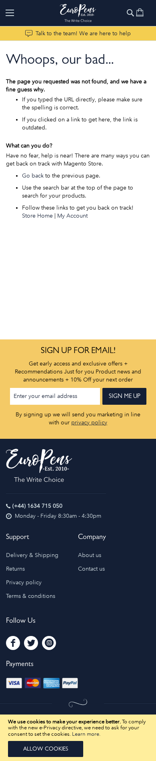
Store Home (37, 215)
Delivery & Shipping (32, 555)
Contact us (91, 568)
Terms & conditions (30, 596)
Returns (15, 568)
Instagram (49, 643)
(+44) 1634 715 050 (37, 506)
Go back (33, 175)
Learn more (85, 734)
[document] (78, 738)
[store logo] (78, 13)
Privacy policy (24, 582)
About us (89, 555)
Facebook (13, 643)
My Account (72, 215)
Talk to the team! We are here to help (83, 33)
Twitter (31, 643)
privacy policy (89, 422)
